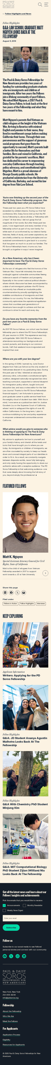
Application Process (11, 1034)
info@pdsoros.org (10, 998)
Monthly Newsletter (34, 905)
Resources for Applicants (14, 1044)
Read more (25, 651)
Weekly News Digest (15, 910)
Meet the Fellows (10, 1021)
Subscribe (11, 927)
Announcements (13, 905)
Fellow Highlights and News (18, 14)
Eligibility (6, 1040)
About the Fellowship (12, 1011)
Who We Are (8, 1016)
